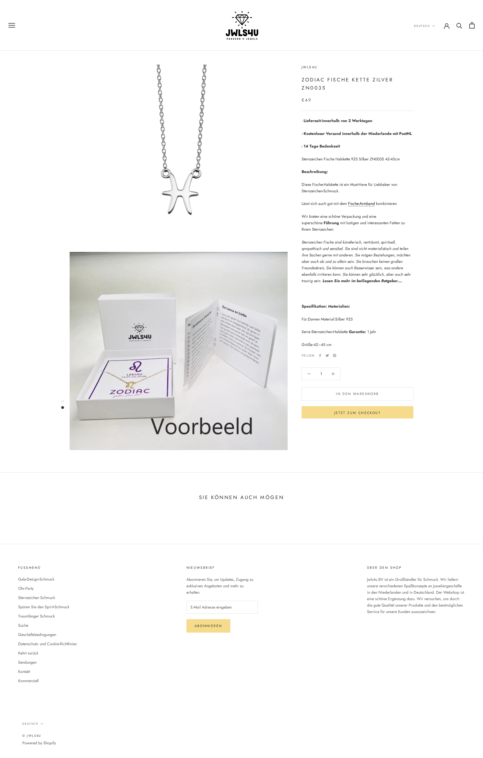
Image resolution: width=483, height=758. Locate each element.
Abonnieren (208, 625)
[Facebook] (320, 355)
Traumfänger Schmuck (36, 616)
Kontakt (24, 671)
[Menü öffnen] (11, 25)
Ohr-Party (26, 588)
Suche (23, 625)
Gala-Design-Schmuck (36, 579)
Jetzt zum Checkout (357, 412)
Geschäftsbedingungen (37, 634)
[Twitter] (327, 355)
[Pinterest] (334, 355)
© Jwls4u (31, 735)
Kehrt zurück (28, 653)
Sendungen (27, 662)
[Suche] (459, 25)
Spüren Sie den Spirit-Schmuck (43, 607)
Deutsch (422, 26)
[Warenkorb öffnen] (472, 25)
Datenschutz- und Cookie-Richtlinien (47, 644)
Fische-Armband (361, 204)
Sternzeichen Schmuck (36, 597)
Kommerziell (28, 681)
